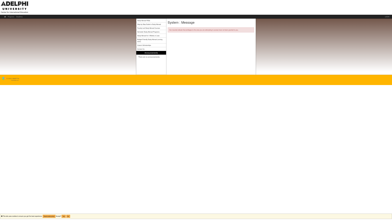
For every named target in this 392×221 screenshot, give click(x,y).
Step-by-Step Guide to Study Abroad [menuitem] (149, 24)
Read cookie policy (49, 216)
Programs (11, 17)
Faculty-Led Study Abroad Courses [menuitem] (148, 28)
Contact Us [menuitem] (140, 49)
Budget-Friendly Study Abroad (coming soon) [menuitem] (149, 40)
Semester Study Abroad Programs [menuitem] (148, 32)
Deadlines (19, 17)
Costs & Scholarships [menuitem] (144, 45)
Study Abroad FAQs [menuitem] (143, 20)
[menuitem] (151, 63)
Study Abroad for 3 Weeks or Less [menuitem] (148, 36)
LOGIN (387, 17)
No (68, 216)
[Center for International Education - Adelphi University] (196, 7)
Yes (64, 216)
